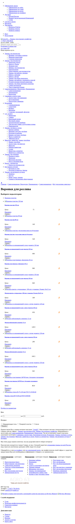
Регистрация (9, 35)
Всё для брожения (59, 462)
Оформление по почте (16, 11)
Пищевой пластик (25, 424)
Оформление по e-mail (16, 9)
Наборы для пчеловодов (17, 68)
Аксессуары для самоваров (18, 98)
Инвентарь (12, 115)
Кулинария (50, 435)
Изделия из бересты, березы (18, 170)
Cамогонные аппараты (12, 465)
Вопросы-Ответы (14, 27)
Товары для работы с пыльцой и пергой (22, 80)
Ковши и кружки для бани (17, 135)
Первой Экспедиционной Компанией (21, 18)
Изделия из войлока (15, 133)
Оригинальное (13, 69)
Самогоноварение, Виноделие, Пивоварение (23, 184)
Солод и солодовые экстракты (39, 465)
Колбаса (11, 108)
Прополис (12, 158)
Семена (11, 117)
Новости (7, 514)
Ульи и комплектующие (16, 87)
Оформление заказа (11, 6)
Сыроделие (12, 106)
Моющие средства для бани (18, 131)
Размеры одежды (14, 29)
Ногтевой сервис (14, 121)
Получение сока (58, 460)
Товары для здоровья (8, 436)
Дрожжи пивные (34, 467)
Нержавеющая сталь (10, 424)
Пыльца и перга (14, 156)
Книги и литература (42, 436)
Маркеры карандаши (15, 57)
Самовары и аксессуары (24, 435)
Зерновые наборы (35, 460)
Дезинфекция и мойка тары (38, 472)
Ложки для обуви (14, 142)
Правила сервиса (14, 30)
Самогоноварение (15, 91)
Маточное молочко (15, 160)
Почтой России (14, 16)
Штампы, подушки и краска (18, 55)
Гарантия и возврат (11, 505)
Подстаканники (14, 99)
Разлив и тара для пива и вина (39, 474)
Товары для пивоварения (37, 471)
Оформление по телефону (17, 13)
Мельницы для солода (36, 469)
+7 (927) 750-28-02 (7, 41)
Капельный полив (15, 119)
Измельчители (13, 126)
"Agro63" (36, 429)
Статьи (7, 516)
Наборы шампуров (15, 147)
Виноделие (12, 94)
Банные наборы (14, 129)
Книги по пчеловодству (17, 165)
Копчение (12, 110)
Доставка (8, 14)
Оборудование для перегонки (14, 464)
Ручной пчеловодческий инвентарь (20, 82)
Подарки (4, 438)
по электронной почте (33, 450)
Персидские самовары (16, 101)
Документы (8, 25)
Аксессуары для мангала (17, 144)
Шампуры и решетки (16, 151)
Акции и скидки (10, 520)
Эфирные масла (14, 138)
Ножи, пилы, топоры (16, 177)
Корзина (7, 518)
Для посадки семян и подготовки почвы (22, 124)
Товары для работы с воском (18, 73)
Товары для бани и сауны (63, 435)
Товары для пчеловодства (26, 431)
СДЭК (11, 20)
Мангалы (12, 145)
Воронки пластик (10, 198)
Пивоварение (13, 92)
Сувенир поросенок (15, 59)
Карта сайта (9, 521)
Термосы (11, 174)
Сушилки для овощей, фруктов (19, 112)
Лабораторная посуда (12, 472)
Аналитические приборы (17, 122)
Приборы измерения (60, 471)
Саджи (11, 149)
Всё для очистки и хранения (62, 467)
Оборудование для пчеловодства (19, 71)
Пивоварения (28, 433)
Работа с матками (14, 75)
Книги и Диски (14, 64)
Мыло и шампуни (15, 137)
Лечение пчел (13, 66)
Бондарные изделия (39, 435)
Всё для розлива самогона (61, 184)
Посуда (11, 175)
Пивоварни (33, 462)
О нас (6, 501)
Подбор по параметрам (8, 408)
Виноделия (38, 433)
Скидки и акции (10, 22)
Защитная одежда (14, 62)
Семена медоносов (15, 85)
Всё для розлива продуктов (14, 471)
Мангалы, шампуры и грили (24, 436)
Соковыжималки (14, 105)
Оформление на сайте (16, 7)
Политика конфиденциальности (15, 503)
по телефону (18, 450)
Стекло (36, 424)
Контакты (8, 23)
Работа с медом (14, 76)
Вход (6, 34)
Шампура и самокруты (16, 152)
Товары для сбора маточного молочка (21, 84)
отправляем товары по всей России (59, 445)
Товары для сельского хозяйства (46, 431)
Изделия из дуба (14, 168)
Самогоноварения (17, 433)
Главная (3, 184)
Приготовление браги (12, 462)
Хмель (31, 464)
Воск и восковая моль (16, 161)
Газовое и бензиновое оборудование (21, 179)
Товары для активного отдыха (59, 436)
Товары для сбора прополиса (18, 78)
